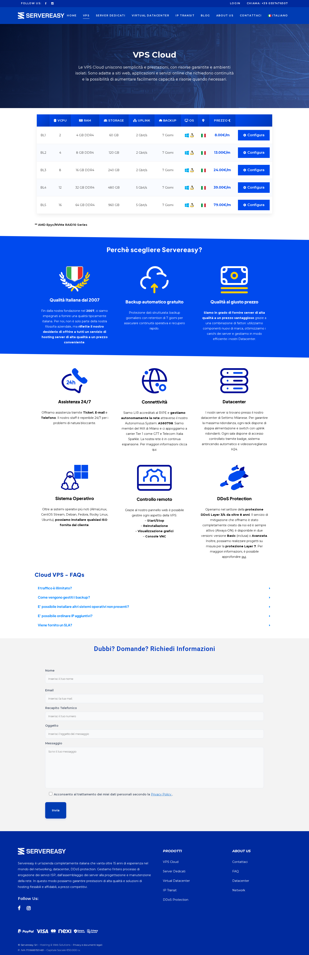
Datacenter (240, 881)
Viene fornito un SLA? (55, 625)
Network (238, 890)
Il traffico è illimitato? (55, 588)
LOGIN (235, 3)
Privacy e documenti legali (87, 944)
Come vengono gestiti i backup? (64, 597)
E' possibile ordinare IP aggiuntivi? (65, 616)
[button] (154, 588)
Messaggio (53, 743)
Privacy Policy (161, 794)
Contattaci (240, 862)
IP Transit (170, 890)
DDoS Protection (175, 900)
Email (49, 690)
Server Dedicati (174, 871)
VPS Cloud (170, 862)
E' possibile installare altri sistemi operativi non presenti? (83, 606)
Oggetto (51, 725)
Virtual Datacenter (176, 881)
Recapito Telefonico (61, 708)
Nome (49, 670)
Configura (255, 135)
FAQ (235, 871)
